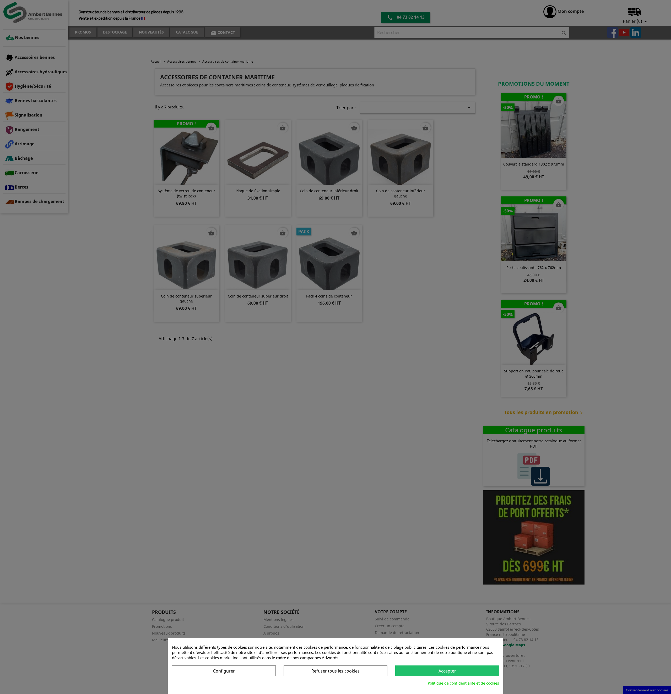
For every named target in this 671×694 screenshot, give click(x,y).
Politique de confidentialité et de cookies (463, 683)
